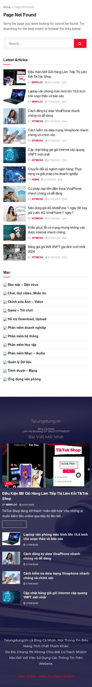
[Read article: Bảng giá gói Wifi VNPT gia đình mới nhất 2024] (14, 252)
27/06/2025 (53, 121)
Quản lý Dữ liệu (19, 362)
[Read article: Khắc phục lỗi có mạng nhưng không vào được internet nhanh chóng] (14, 233)
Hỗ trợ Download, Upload (26, 319)
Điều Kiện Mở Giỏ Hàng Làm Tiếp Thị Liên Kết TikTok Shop (45, 496)
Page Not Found (24, 7)
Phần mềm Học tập (21, 344)
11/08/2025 (53, 101)
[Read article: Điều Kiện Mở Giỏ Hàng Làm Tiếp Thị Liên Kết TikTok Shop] (14, 77)
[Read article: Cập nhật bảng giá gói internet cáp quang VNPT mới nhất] (14, 155)
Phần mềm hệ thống (22, 336)
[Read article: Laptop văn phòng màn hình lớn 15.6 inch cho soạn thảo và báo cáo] (14, 97)
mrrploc (37, 82)
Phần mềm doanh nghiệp (26, 327)
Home (7, 7)
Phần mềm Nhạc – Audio (26, 353)
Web (9, 483)
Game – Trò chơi (20, 310)
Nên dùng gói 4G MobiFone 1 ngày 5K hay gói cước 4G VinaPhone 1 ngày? (57, 210)
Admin (35, 179)
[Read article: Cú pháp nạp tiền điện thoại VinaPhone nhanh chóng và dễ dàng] (14, 194)
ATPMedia (37, 121)
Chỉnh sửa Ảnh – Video (25, 301)
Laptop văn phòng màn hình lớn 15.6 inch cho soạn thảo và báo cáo (56, 93)
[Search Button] (80, 43)
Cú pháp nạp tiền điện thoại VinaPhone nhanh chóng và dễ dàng (55, 190)
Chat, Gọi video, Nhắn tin (26, 293)
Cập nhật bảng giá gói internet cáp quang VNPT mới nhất (55, 595)
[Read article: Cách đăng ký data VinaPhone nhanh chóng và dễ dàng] (14, 116)
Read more (16, 523)
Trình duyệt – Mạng (22, 370)
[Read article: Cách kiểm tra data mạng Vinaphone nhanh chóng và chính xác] (14, 136)
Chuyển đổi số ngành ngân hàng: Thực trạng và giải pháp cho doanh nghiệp (55, 171)
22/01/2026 (53, 82)
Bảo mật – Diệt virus (22, 284)
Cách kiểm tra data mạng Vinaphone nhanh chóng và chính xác (56, 575)
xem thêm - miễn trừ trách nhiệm (46, 676)
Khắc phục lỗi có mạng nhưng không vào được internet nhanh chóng (56, 229)
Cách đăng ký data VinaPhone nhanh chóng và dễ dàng (51, 555)
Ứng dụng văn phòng (24, 379)
